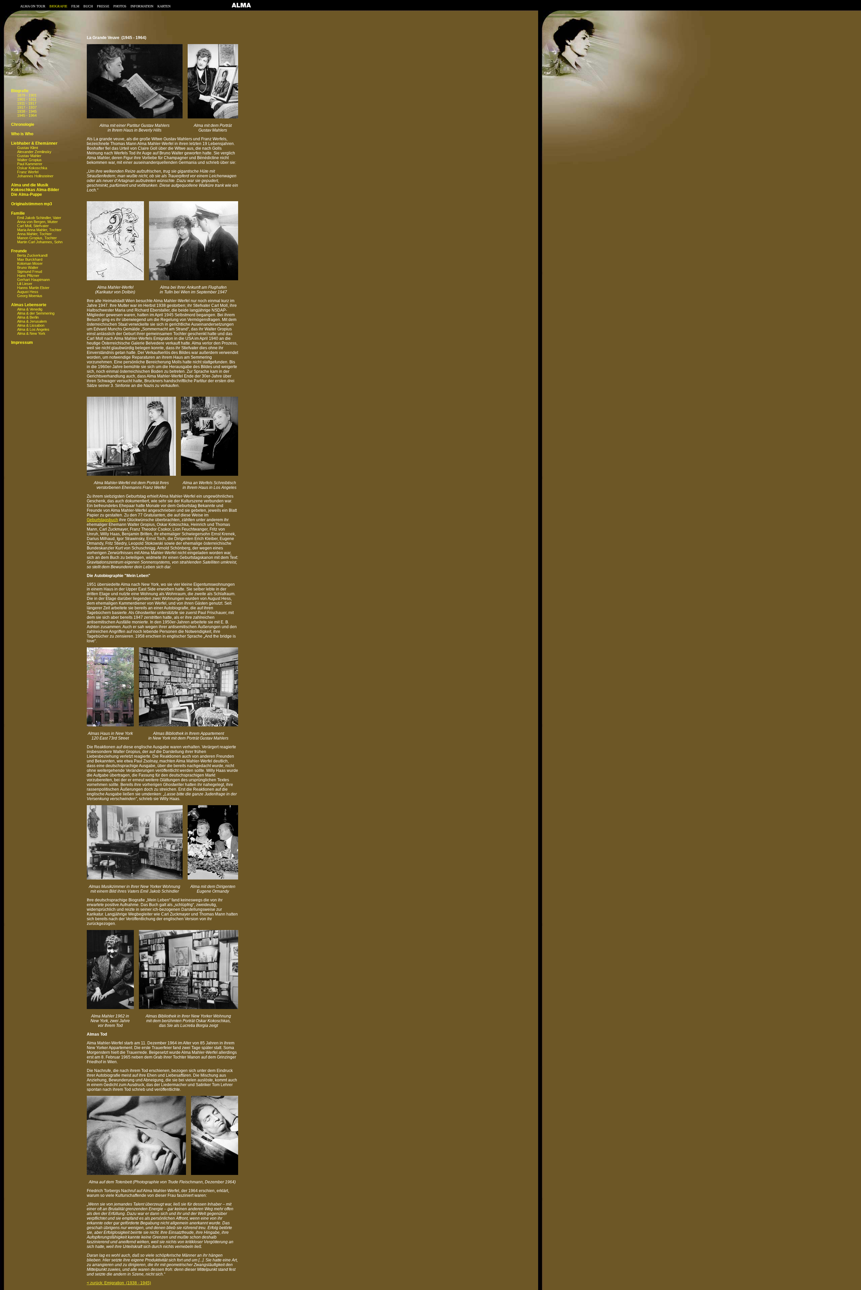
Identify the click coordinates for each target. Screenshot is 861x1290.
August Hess (27, 292)
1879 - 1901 (27, 95)
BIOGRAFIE (58, 6)
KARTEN (164, 6)
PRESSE (103, 6)
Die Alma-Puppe (26, 194)
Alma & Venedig (29, 309)
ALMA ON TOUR (32, 6)
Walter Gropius (29, 160)
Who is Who (22, 134)
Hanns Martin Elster (33, 288)
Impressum (22, 342)
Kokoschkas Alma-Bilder (35, 189)
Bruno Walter (27, 267)
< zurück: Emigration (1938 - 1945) (119, 1283)
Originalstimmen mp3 (31, 204)
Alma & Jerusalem (32, 321)
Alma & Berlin (28, 317)
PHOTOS (119, 6)
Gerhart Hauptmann (33, 280)
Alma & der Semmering (35, 313)
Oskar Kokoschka (32, 168)
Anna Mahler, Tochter (34, 234)
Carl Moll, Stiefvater (33, 226)
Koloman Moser (30, 263)
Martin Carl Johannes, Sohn (40, 242)
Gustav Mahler (29, 156)
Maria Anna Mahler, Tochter (39, 230)
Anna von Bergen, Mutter (37, 222)
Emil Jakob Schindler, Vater (39, 218)
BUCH (88, 6)
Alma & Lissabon (30, 325)
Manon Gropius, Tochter (37, 238)
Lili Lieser (24, 284)
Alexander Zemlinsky (34, 152)
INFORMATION (141, 6)
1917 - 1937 (27, 107)
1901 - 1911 (26, 99)
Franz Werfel (27, 172)
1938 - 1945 (27, 111)
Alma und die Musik (29, 185)
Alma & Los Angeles (33, 329)
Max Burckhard (29, 259)
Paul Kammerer (29, 164)
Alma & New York (31, 333)
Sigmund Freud (29, 272)
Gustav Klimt (27, 148)
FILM (75, 6)
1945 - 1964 (27, 115)
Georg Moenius (29, 296)
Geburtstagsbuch (102, 519)
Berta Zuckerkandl (32, 255)
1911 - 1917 (26, 103)
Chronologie (22, 124)
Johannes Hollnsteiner (35, 176)
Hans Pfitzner (28, 276)
